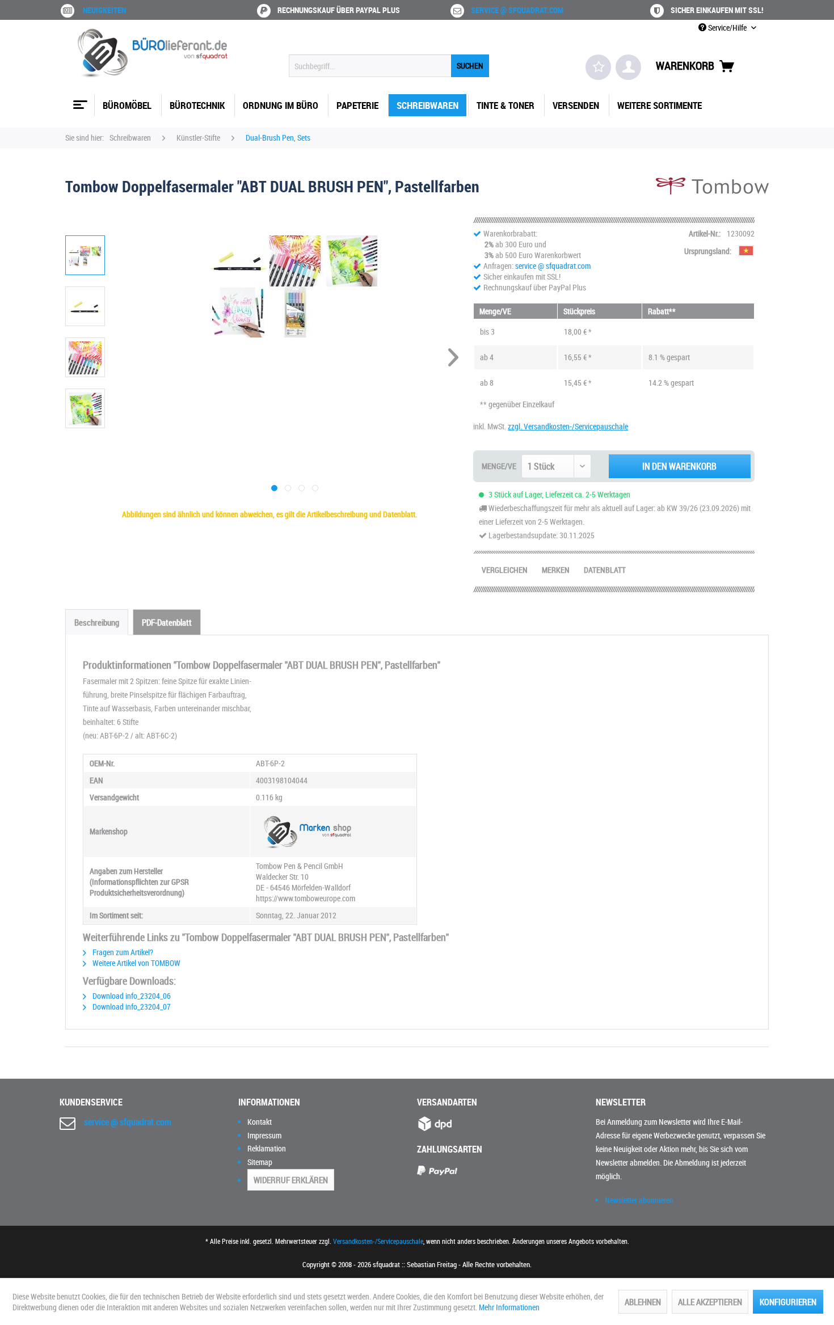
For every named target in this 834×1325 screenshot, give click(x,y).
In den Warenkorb (679, 466)
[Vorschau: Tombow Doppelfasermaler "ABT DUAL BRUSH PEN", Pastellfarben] (85, 255)
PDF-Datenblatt (167, 622)
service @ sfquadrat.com (517, 10)
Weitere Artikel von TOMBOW (135, 962)
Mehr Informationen (509, 1307)
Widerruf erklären (291, 1179)
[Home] (78, 100)
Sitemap (259, 1162)
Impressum (264, 1135)
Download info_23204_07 (131, 1006)
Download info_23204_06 (131, 995)
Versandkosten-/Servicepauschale (378, 1241)
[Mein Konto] (628, 67)
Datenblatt (605, 569)
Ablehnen (643, 1301)
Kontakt (259, 1121)
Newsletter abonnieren (639, 1200)
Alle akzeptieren (710, 1301)
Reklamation (266, 1148)
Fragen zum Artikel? (122, 952)
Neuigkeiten (104, 10)
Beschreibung (96, 622)
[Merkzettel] (598, 67)
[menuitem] (389, 65)
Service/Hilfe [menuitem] (727, 27)
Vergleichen (505, 569)
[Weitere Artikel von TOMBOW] (712, 197)
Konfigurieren (788, 1301)
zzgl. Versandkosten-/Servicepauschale (568, 426)
